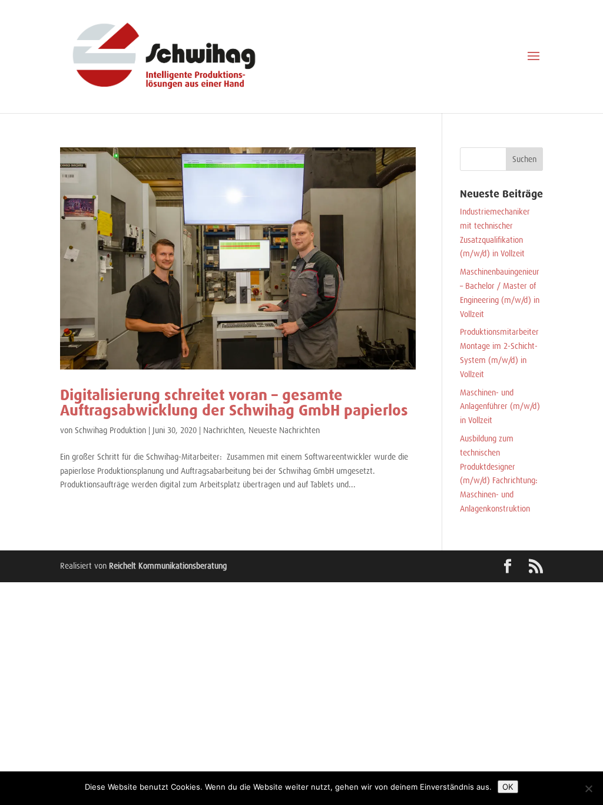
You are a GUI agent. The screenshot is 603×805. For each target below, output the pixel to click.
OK (507, 786)
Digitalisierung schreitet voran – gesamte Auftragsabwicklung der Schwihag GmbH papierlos (234, 402)
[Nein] (588, 788)
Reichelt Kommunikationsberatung (168, 565)
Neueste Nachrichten (284, 430)
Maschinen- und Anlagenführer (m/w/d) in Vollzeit (500, 406)
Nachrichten (223, 430)
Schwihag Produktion (110, 430)
